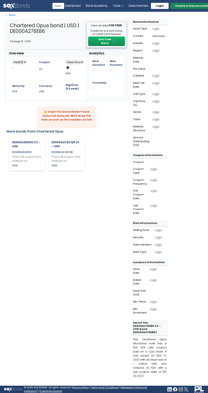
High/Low (72, 86)
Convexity (99, 82)
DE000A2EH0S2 (21, 152)
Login (160, 6)
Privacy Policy (80, 387)
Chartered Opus (49, 131)
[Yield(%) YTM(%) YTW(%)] (19, 62)
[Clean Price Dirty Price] (75, 62)
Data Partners (138, 6)
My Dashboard (70, 6)
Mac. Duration (116, 63)
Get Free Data (107, 41)
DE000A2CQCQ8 (62, 152)
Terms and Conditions (105, 387)
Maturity (18, 86)
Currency (45, 86)
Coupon (44, 62)
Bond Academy (97, 6)
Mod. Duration (98, 63)
